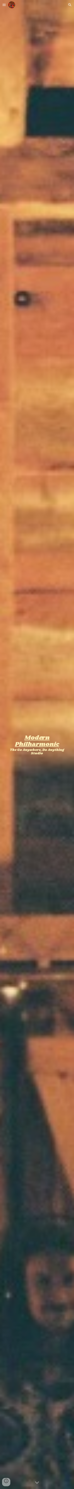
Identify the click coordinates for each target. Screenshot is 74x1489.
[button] (4, 4)
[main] (37, 744)
